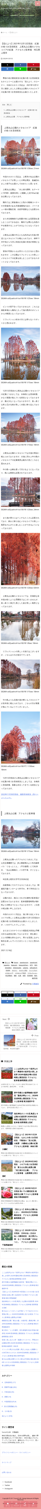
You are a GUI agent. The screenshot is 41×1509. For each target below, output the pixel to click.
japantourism (24, 962)
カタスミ (14, 970)
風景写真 (34, 978)
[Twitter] (7, 65)
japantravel (33, 962)
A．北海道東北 (9, 1382)
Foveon (16, 962)
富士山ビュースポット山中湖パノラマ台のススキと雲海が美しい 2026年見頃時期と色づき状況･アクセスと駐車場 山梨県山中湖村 (20, 1314)
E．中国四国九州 (9, 1401)
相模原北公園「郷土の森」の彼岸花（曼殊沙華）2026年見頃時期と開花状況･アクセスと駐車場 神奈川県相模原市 (20, 1323)
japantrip (6, 965)
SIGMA (8, 970)
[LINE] (20, 69)
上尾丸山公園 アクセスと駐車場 (16, 117)
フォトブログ (33, 970)
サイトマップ (6, 1462)
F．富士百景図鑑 (9, 1406)
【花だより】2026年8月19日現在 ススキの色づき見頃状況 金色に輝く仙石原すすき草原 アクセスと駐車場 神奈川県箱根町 (20, 1295)
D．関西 (6, 1397)
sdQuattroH (33, 968)
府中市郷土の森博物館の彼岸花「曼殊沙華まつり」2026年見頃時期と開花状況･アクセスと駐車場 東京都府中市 (20, 1285)
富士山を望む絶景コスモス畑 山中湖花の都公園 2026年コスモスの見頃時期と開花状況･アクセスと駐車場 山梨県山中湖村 (20, 1362)
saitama (25, 968)
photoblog (8, 968)
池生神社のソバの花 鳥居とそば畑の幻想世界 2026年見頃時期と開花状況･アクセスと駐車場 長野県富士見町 (20, 1304)
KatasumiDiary (23, 965)
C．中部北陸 (8, 1392)
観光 (35, 976)
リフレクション (32, 973)
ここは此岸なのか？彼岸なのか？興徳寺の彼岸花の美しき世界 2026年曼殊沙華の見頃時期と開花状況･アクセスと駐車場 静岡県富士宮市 (26, 1074)
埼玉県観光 (8, 976)
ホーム (5, 32)
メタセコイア (9, 973)
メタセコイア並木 (20, 973)
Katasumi (14, 965)
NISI (35, 965)
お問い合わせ (6, 1472)
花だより (15, 32)
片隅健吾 (35, 984)
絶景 (24, 976)
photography (17, 968)
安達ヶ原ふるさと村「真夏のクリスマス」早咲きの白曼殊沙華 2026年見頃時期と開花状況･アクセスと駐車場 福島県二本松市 (20, 1343)
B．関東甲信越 (9, 1387)
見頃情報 (30, 976)
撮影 (15, 976)
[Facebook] (20, 65)
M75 (31, 965)
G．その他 (7, 1411)
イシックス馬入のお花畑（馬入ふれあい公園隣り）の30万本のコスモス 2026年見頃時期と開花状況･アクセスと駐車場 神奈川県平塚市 (20, 1352)
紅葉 (19, 976)
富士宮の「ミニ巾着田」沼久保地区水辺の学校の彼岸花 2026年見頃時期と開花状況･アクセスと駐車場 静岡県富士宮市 (20, 1333)
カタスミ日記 (23, 970)
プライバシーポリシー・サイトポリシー (16, 1452)
